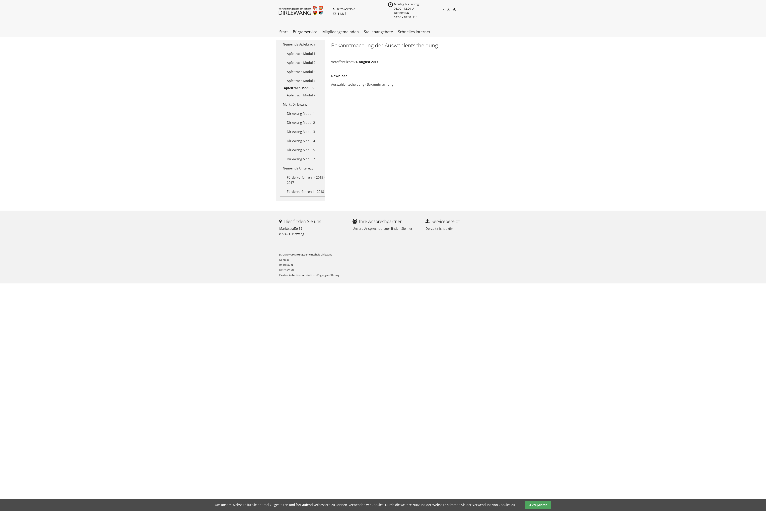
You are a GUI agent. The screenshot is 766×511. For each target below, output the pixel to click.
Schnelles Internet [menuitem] (414, 31)
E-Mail (342, 13)
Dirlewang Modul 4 (301, 141)
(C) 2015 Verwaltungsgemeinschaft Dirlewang (305, 254)
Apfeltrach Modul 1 (301, 53)
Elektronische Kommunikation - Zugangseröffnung (309, 275)
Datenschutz (286, 270)
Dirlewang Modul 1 (301, 113)
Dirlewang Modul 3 (301, 132)
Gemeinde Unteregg (298, 168)
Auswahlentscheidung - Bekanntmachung (362, 84)
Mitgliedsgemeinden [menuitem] (340, 31)
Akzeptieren (538, 505)
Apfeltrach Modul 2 (301, 62)
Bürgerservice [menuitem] (305, 31)
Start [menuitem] (283, 31)
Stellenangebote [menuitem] (378, 31)
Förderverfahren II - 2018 (305, 191)
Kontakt (284, 259)
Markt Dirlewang (295, 104)
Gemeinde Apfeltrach (299, 44)
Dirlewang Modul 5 (301, 150)
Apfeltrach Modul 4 (301, 81)
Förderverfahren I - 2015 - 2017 (306, 180)
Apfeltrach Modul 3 (301, 72)
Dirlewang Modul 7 (301, 159)
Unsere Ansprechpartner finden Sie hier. (382, 228)
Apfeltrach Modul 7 (301, 95)
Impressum (286, 264)
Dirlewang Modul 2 (301, 122)
